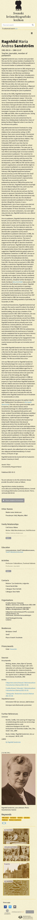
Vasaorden (13, 649)
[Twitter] (10, 906)
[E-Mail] (14, 906)
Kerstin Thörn (6, 465)
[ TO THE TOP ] (6, 753)
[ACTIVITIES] (16, 845)
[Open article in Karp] (4, 822)
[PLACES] (16, 879)
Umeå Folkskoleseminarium (14, 552)
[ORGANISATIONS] (16, 862)
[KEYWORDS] (16, 896)
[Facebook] (5, 906)
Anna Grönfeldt (17, 282)
